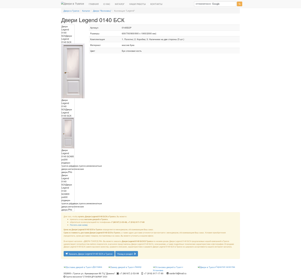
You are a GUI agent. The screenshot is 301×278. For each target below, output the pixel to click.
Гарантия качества (225, 266)
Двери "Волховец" (102, 10)
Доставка (97, 266)
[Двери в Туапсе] (72, 4)
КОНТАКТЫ (156, 3)
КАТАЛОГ (120, 3)
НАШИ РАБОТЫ (137, 3)
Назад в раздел (125, 253)
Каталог (86, 10)
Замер (138, 266)
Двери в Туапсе (71, 10)
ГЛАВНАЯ (94, 3)
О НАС (106, 3)
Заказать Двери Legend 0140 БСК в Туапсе (90, 253)
